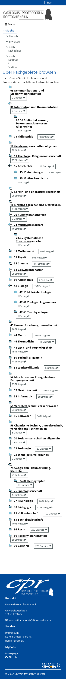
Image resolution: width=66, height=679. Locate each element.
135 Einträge (41, 286)
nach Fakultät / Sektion (12, 61)
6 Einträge (50, 367)
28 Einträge (18, 195)
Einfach (13, 36)
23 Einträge (18, 409)
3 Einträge (17, 458)
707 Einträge (41, 335)
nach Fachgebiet (12, 48)
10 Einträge (18, 228)
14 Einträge (18, 494)
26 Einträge (45, 501)
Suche (10, 30)
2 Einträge (17, 97)
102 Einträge (51, 513)
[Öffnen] (10, 188)
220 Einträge (42, 546)
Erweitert (13, 41)
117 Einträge (40, 263)
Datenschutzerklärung (18, 636)
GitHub (12, 657)
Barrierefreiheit (14, 640)
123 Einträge (45, 166)
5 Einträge (17, 432)
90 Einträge (38, 257)
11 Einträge (46, 341)
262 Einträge (38, 529)
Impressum (12, 632)
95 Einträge (18, 384)
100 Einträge (18, 523)
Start (49, 2)
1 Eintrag (53, 172)
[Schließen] (10, 103)
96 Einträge (46, 251)
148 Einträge (18, 208)
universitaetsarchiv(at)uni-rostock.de (30, 620)
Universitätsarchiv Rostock (20, 604)
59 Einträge (49, 390)
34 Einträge (43, 416)
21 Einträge (18, 475)
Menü (11, 24)
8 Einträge (17, 218)
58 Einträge (44, 396)
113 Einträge (43, 507)
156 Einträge (18, 351)
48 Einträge (45, 136)
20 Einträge (18, 329)
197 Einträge (18, 160)
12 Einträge (18, 150)
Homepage (11, 653)
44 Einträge (18, 361)
